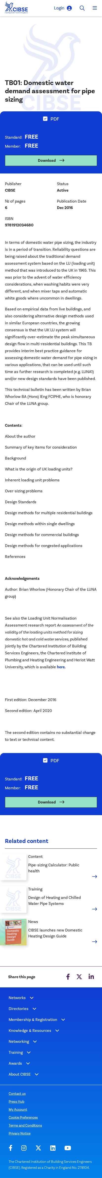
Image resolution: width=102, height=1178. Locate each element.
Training (16, 1052)
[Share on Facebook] (68, 976)
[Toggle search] (82, 8)
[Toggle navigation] (95, 8)
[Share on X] (79, 976)
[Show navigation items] (32, 997)
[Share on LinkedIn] (91, 976)
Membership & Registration (33, 1019)
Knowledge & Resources (30, 1030)
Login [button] (59, 7)
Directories (18, 1008)
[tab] (51, 118)
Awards (15, 1063)
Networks (17, 997)
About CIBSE (20, 1074)
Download (47, 160)
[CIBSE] (16, 8)
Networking (19, 1041)
